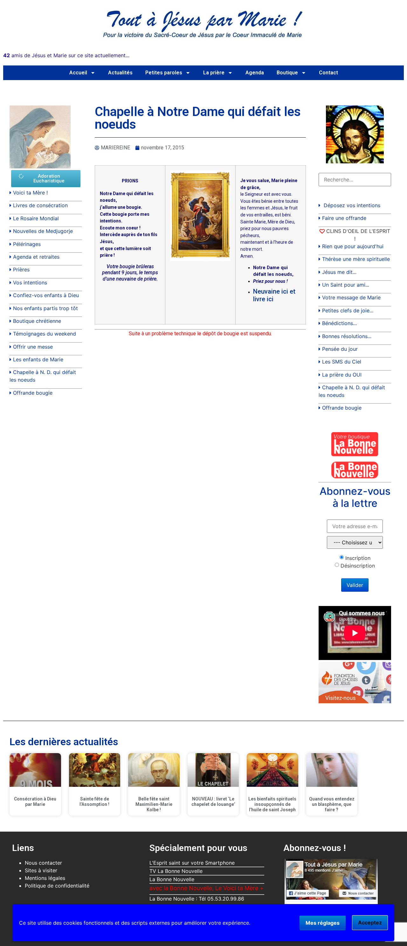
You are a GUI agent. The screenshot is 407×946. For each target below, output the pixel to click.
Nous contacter (43, 863)
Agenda (254, 73)
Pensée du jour (340, 349)
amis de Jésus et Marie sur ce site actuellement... (66, 55)
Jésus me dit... (339, 272)
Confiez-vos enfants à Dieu (46, 295)
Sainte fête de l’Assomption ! (94, 801)
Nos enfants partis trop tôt (45, 308)
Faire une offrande (344, 218)
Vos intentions (30, 282)
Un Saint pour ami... (345, 285)
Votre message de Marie (351, 297)
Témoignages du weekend (44, 333)
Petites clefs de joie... (347, 310)
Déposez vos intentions (352, 205)
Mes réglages (323, 923)
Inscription (357, 558)
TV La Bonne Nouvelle (176, 871)
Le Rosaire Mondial (36, 218)
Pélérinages (27, 244)
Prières (21, 269)
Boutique (287, 73)
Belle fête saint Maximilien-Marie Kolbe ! (153, 804)
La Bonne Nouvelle (171, 879)
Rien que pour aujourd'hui (352, 246)
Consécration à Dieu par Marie (35, 801)
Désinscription (358, 565)
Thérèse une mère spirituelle (356, 259)
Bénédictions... (339, 323)
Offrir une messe (33, 347)
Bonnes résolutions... (346, 336)
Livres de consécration (40, 205)
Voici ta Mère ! (30, 192)
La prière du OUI (342, 374)
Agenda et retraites (36, 257)
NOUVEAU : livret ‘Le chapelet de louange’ (213, 801)
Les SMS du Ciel (341, 361)
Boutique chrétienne (37, 321)
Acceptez (370, 922)
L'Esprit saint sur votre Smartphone (192, 863)
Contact (328, 73)
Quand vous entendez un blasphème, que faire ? (332, 804)
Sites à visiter (41, 870)
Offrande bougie (32, 393)
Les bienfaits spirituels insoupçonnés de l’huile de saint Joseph (272, 804)
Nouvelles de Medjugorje (43, 231)
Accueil (78, 73)
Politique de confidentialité (57, 885)
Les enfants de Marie (38, 359)
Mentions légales (45, 878)
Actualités (120, 73)
